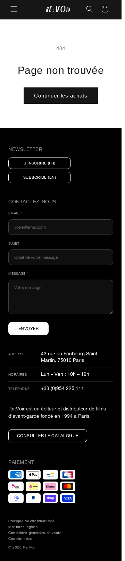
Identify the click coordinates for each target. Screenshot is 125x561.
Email (15, 213)
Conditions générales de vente (34, 532)
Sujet (13, 243)
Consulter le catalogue (47, 435)
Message (18, 273)
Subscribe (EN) (39, 177)
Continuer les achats (61, 96)
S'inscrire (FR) (40, 163)
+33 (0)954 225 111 (62, 388)
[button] (14, 9)
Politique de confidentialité (31, 521)
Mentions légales (23, 527)
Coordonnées (20, 538)
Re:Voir (29, 547)
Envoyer (28, 328)
